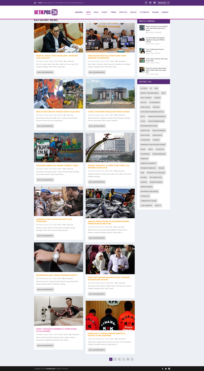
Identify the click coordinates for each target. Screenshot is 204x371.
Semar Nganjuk (156, 182)
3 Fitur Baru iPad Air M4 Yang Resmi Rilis (156, 60)
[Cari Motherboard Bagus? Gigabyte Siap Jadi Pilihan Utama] (142, 39)
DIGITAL (133, 12)
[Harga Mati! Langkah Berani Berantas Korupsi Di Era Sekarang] (110, 315)
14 (128, 359)
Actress (144, 88)
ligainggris (145, 140)
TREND (113, 12)
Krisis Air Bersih (158, 130)
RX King (144, 177)
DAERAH (165, 12)
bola (163, 93)
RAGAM (155, 12)
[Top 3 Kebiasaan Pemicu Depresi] (142, 50)
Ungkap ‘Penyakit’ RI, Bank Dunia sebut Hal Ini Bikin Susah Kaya (109, 166)
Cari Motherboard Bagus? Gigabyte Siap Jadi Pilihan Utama (155, 40)
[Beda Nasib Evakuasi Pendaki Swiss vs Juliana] (58, 94)
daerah (157, 98)
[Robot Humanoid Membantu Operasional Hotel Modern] (58, 311)
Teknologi (145, 196)
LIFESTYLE (123, 12)
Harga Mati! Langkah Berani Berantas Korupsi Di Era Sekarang (106, 334)
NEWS (88, 12)
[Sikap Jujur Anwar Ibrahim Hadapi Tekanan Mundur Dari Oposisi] (110, 259)
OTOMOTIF (144, 12)
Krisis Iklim (145, 135)
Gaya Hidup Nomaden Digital (152, 112)
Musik (143, 149)
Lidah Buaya (157, 135)
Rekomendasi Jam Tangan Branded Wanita (57, 275)
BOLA (96, 12)
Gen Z (143, 116)
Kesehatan (145, 130)
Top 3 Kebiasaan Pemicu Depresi (155, 50)
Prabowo (144, 159)
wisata (158, 205)
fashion (156, 107)
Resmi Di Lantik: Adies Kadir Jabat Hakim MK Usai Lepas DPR (57, 57)
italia (143, 121)
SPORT (104, 12)
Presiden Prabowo (148, 168)
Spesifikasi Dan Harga (149, 191)
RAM (142, 173)
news (150, 149)
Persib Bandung (159, 154)
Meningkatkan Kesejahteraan (153, 145)
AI (151, 88)
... (123, 359)
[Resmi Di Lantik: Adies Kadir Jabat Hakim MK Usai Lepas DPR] (58, 37)
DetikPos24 (51, 369)
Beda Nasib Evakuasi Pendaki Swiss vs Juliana (58, 112)
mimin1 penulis (43, 61)
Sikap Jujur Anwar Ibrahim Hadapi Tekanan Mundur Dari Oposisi (109, 278)
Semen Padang (146, 187)
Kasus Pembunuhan (156, 121)
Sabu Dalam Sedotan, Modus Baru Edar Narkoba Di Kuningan (107, 57)
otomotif (160, 149)
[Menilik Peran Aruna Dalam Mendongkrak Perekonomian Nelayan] (110, 203)
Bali (156, 88)
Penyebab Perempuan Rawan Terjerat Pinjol (57, 165)
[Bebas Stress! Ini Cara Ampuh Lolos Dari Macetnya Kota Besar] (142, 27)
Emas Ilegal (145, 107)
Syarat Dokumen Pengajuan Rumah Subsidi (109, 112)
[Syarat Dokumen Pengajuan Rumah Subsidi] (110, 94)
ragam (161, 168)
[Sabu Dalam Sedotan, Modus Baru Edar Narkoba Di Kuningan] (110, 37)
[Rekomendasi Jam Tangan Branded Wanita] (58, 257)
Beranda (79, 12)
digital (143, 102)
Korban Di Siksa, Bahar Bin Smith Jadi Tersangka (54, 220)
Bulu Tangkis (146, 98)
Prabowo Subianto (148, 163)
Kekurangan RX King (149, 126)
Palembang (145, 154)
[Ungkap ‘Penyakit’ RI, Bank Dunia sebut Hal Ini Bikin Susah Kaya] (110, 147)
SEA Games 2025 (156, 177)
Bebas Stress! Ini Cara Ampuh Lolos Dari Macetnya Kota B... (63, 3)
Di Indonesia (154, 102)
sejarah (144, 182)
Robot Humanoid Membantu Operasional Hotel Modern (56, 330)
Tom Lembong (146, 205)
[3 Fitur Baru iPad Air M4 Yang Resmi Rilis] (142, 60)
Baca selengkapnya (45, 72)
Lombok (156, 140)
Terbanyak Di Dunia (148, 201)
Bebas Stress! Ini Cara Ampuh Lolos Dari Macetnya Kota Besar (157, 28)
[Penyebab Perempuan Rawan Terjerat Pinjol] (58, 147)
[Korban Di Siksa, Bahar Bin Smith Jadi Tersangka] (58, 201)
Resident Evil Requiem (156, 173)
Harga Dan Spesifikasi (156, 116)
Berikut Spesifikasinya (150, 93)
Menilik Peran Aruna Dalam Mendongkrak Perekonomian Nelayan (108, 222)
